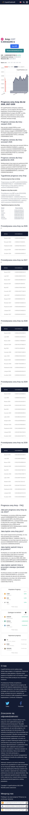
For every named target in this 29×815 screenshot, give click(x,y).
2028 (14, 62)
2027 (12, 62)
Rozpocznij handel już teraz (14, 50)
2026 (9, 62)
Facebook (20, 706)
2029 (17, 62)
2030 (20, 62)
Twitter (7, 706)
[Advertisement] (14, 22)
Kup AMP (14, 46)
